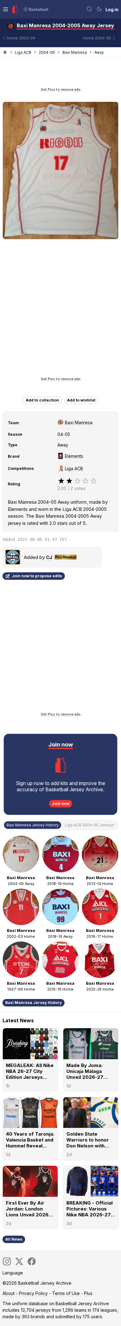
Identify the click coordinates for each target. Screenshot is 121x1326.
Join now (60, 803)
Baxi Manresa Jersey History (33, 1002)
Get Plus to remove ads (61, 89)
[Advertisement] (60, 74)
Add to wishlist (81, 400)
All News (13, 1239)
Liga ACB (23, 52)
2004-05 (47, 52)
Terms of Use (66, 1293)
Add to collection (42, 400)
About (8, 1293)
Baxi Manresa (74, 52)
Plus (88, 1293)
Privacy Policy (33, 1293)
